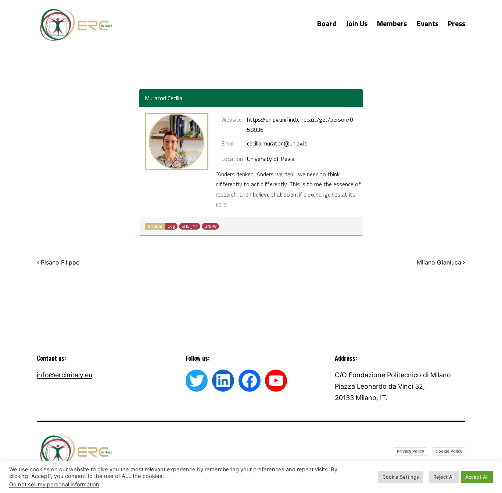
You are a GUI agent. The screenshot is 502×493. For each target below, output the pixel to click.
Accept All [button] (476, 477)
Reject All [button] (444, 477)
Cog (171, 226)
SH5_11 (190, 226)
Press (456, 23)
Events (427, 23)
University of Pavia (270, 158)
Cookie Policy (448, 451)
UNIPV (210, 226)
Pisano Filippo (59, 262)
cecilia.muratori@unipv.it (277, 143)
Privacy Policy (410, 451)
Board (327, 23)
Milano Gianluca (440, 262)
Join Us (356, 23)
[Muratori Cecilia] (176, 141)
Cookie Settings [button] (401, 477)
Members (392, 23)
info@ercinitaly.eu (64, 375)
